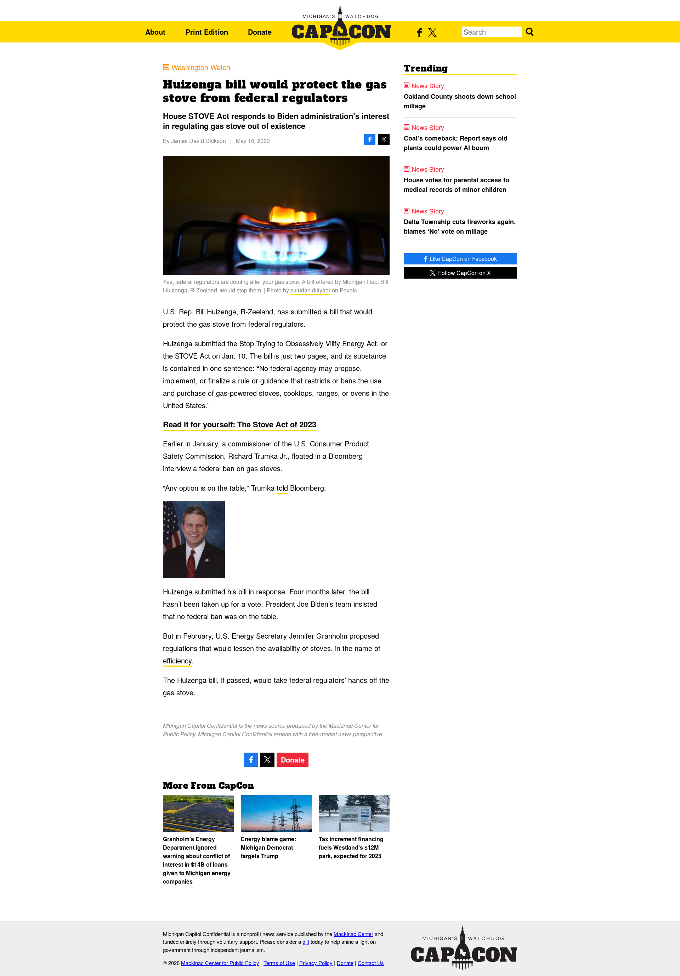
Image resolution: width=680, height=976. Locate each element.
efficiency (177, 660)
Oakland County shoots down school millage (460, 101)
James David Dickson (198, 141)
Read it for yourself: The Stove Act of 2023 (239, 424)
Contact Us (371, 962)
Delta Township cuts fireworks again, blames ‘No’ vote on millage (460, 226)
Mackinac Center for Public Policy (220, 962)
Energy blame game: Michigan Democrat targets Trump (268, 847)
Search (529, 32)
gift (305, 941)
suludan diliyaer (310, 290)
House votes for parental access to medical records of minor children (456, 184)
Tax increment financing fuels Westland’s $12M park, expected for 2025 (351, 847)
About (155, 32)
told (282, 488)
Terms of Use (279, 962)
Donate (260, 32)
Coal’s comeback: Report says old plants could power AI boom (456, 142)
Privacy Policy (316, 962)
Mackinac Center (353, 933)
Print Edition (207, 32)
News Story (428, 85)
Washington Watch (200, 67)
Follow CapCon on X (464, 273)
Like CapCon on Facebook (462, 259)
